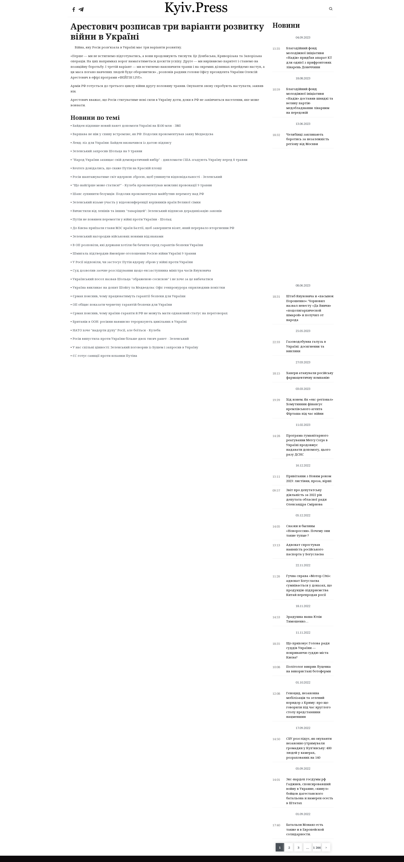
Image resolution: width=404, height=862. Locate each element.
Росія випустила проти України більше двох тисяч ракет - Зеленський (131, 338)
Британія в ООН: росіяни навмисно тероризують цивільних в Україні (130, 321)
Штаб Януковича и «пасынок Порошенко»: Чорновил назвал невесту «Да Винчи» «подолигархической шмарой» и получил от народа (310, 308)
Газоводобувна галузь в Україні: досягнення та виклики (306, 346)
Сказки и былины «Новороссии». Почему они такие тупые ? (308, 530)
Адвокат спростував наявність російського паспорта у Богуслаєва (305, 549)
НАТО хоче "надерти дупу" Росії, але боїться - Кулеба (117, 330)
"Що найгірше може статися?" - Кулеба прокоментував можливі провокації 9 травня (142, 185)
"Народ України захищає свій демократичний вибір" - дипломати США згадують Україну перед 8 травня (160, 159)
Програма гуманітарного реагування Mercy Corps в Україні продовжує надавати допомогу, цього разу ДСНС (308, 444)
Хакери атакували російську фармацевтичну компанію (309, 375)
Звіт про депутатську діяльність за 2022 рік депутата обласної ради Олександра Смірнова (306, 497)
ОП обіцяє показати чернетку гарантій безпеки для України (122, 304)
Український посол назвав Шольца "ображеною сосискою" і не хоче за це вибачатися (143, 279)
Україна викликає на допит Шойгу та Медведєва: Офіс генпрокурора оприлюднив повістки (149, 287)
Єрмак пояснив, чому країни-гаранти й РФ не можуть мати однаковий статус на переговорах (150, 313)
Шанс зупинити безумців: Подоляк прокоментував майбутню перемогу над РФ (138, 194)
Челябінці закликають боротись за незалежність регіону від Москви (307, 139)
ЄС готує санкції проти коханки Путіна (105, 355)
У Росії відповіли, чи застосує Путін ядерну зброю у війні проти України (133, 262)
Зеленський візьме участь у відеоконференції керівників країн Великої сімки (137, 202)
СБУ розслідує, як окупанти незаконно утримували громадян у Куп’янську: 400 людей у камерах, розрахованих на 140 (309, 747)
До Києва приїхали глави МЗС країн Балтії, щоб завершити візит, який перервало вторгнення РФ (153, 228)
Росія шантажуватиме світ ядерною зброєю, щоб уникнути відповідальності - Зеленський (147, 177)
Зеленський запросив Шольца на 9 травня (107, 151)
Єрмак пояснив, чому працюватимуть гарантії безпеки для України (129, 296)
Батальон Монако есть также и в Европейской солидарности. (305, 829)
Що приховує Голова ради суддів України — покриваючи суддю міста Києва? (308, 650)
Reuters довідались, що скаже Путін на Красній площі (117, 168)
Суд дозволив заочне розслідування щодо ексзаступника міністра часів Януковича (142, 270)
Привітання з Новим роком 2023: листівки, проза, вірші (308, 478)
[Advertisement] (303, 214)
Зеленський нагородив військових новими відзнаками (118, 236)
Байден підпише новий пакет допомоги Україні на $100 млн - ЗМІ (127, 125)
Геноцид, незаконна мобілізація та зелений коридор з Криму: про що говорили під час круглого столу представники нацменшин (308, 705)
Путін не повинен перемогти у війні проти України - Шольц (122, 219)
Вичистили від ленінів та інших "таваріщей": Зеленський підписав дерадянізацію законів (147, 211)
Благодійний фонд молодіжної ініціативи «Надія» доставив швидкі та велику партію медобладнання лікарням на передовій (309, 101)
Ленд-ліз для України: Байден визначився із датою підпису (122, 142)
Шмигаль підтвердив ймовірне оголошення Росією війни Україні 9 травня (134, 253)
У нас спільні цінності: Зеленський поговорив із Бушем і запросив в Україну (135, 347)
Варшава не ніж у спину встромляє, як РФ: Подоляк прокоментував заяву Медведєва (143, 134)
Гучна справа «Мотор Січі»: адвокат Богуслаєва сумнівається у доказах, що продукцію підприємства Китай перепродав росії (309, 585)
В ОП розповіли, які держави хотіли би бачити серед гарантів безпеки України (138, 245)
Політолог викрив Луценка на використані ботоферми (308, 668)
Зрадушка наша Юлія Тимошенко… (304, 619)
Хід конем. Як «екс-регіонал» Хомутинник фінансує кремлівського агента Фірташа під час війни (309, 406)
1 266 (317, 847)
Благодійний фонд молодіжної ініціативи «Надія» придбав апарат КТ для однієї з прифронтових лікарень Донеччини (309, 57)
